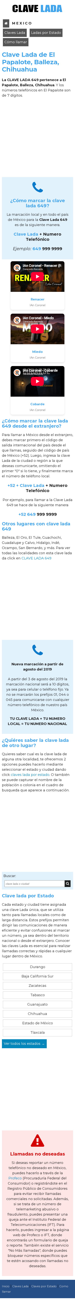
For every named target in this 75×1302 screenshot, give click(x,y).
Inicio (5, 1286)
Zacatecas (37, 986)
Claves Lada (14, 33)
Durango (37, 967)
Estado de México (37, 1023)
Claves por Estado (44, 1286)
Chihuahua (37, 1014)
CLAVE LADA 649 (36, 558)
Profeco (15, 1178)
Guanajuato (37, 1004)
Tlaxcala (37, 1032)
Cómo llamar (15, 42)
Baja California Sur (37, 976)
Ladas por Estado (46, 33)
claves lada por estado (30, 775)
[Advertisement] (37, 139)
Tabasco (37, 995)
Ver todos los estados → (24, 1044)
